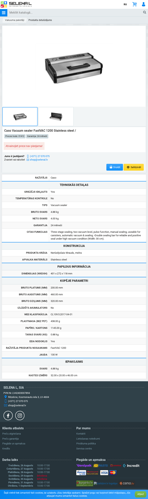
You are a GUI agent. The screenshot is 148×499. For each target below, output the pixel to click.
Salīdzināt (135, 167)
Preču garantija (10, 438)
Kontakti (80, 433)
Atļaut (140, 494)
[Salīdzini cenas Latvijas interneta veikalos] (84, 483)
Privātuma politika (86, 443)
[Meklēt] (145, 12)
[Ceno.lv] (126, 483)
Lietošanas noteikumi (88, 438)
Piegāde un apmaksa (13, 443)
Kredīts (6, 448)
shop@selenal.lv (39, 159)
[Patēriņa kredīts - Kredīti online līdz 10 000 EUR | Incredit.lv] (131, 466)
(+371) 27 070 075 (40, 156)
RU (125, 4)
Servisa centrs (84, 448)
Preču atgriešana (11, 433)
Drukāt (116, 167)
